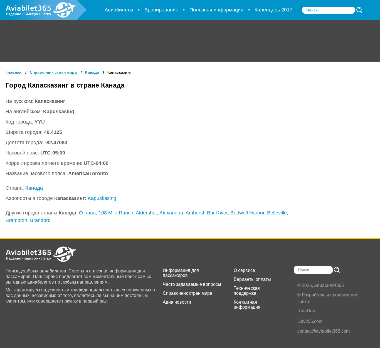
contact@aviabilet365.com (323, 331)
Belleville (277, 213)
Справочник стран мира (187, 293)
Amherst (195, 213)
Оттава (87, 213)
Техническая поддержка (247, 291)
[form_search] (359, 10)
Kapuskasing (102, 198)
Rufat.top (306, 310)
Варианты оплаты (252, 279)
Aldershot (146, 213)
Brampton (16, 220)
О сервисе (244, 270)
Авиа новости (177, 302)
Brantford (40, 220)
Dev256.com (309, 321)
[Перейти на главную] (46, 254)
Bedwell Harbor (247, 213)
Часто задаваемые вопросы (192, 284)
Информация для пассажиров (181, 273)
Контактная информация (247, 305)
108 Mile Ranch (115, 213)
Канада (34, 188)
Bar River (217, 213)
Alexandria (171, 213)
